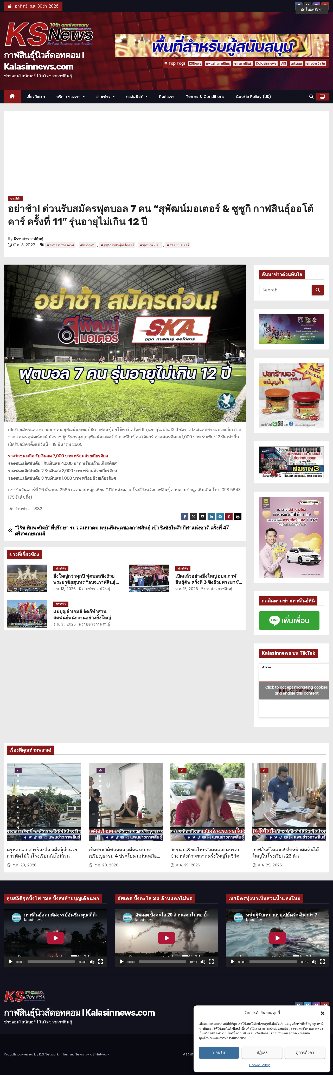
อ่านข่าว (104, 96)
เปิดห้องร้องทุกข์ (18, 770)
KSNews (195, 63)
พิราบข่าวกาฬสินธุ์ (28, 239)
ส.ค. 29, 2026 (24, 865)
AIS (283, 63)
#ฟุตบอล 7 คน (150, 245)
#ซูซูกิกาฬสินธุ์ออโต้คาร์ (117, 245)
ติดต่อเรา (167, 96)
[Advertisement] (166, 155)
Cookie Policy (259, 1065)
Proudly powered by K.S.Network (32, 1054)
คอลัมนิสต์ (135, 96)
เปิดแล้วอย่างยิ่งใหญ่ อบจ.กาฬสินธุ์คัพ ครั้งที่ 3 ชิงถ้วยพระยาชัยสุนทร (208, 582)
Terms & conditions (205, 96)
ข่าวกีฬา (15, 199)
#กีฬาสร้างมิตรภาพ (60, 245)
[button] (322, 1012)
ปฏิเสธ (262, 1052)
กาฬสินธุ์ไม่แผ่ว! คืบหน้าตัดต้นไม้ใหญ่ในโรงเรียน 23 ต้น (285, 853)
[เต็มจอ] (100, 961)
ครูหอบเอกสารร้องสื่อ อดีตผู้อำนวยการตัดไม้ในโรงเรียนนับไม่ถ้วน (42, 853)
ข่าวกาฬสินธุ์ (243, 63)
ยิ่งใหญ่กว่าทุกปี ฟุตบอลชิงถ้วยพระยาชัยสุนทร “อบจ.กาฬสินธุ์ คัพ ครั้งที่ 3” (84, 582)
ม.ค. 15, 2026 (186, 588)
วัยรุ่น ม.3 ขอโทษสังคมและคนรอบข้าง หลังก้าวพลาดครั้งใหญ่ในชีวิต (205, 853)
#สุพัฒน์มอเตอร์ (178, 245)
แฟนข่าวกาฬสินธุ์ (218, 63)
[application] (55, 938)
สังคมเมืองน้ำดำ (101, 770)
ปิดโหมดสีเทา (312, 9)
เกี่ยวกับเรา (36, 96)
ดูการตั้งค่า (305, 1052)
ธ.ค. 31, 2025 (64, 624)
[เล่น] (10, 961)
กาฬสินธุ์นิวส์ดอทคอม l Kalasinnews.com (79, 1012)
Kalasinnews (266, 63)
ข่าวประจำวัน (315, 63)
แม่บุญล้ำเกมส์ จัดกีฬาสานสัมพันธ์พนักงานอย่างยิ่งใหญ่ (82, 615)
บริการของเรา (69, 96)
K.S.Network (100, 1054)
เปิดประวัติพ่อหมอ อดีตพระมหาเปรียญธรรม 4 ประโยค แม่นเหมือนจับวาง (124, 856)
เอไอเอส (296, 63)
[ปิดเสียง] (92, 961)
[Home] (12, 96)
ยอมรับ (219, 1052)
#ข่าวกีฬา (87, 245)
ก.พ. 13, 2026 (64, 588)
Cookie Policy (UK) (253, 96)
